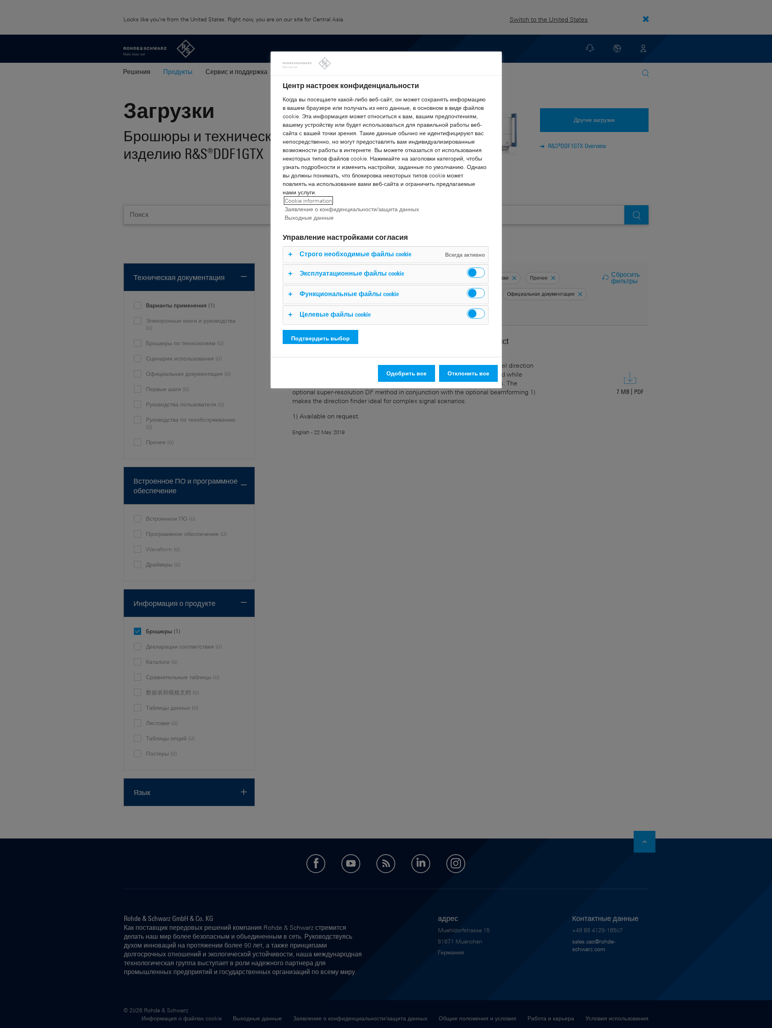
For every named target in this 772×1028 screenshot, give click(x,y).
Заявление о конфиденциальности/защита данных (352, 209)
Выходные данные (309, 217)
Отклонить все (468, 373)
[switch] (476, 273)
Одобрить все (406, 373)
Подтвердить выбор (320, 338)
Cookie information (308, 200)
